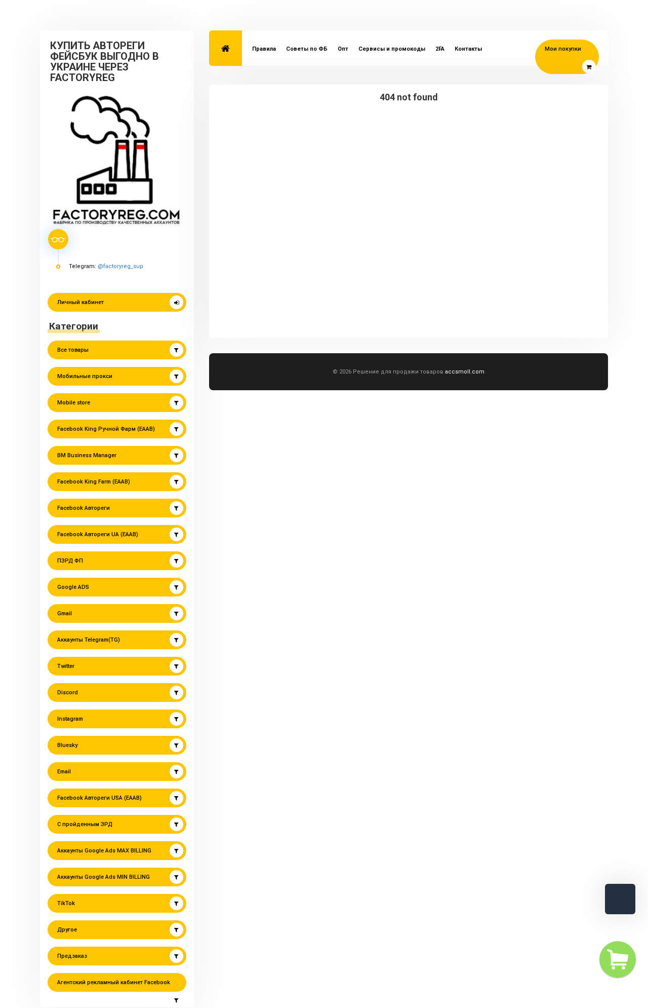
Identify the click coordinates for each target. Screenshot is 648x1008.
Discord (67, 692)
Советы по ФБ (307, 49)
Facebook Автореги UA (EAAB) (97, 534)
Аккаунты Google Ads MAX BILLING (104, 850)
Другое (67, 929)
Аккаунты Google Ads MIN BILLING (103, 877)
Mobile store (73, 402)
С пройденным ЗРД (84, 824)
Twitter (65, 666)
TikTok (66, 903)
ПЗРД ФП (70, 560)
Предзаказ (72, 956)
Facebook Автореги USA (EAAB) (99, 798)
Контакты (468, 49)
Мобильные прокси (84, 376)
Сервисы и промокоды (391, 49)
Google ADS (73, 587)
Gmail (64, 613)
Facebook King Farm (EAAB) (93, 481)
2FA (439, 49)
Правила (264, 49)
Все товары (73, 350)
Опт (343, 49)
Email (64, 771)
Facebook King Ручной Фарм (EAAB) (106, 429)
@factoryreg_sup (120, 266)
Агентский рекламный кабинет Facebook (113, 982)
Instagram (70, 719)
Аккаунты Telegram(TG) (88, 640)
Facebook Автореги (83, 508)
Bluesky (67, 745)
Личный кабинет (80, 302)
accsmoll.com (464, 371)
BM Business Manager (86, 455)
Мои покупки (563, 49)
